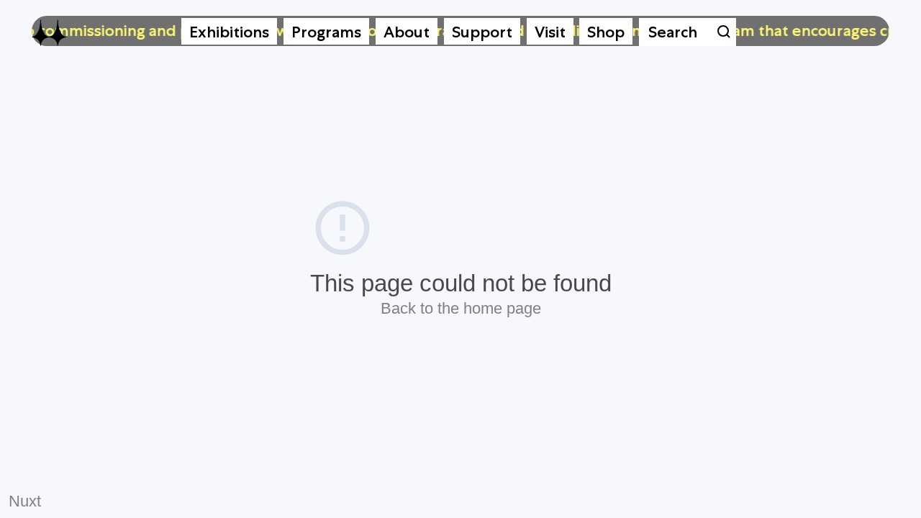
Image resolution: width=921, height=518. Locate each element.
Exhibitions (229, 31)
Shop (606, 31)
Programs (326, 31)
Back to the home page (461, 308)
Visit (550, 31)
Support (482, 31)
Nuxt (25, 501)
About (407, 31)
